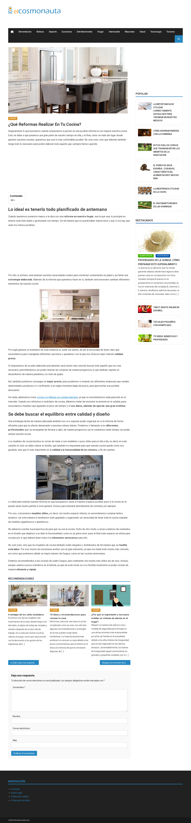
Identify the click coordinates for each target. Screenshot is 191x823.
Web (15, 740)
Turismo (171, 32)
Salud (142, 32)
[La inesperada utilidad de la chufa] (145, 190)
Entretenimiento (84, 32)
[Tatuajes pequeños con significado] (145, 324)
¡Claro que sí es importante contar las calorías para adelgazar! (25, 663)
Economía (67, 32)
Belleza (40, 32)
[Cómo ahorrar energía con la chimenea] (145, 132)
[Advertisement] (128, 11)
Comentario (19, 687)
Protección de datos (20, 800)
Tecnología (155, 32)
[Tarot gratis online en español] (145, 309)
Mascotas (130, 32)
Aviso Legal (16, 793)
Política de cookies (20, 796)
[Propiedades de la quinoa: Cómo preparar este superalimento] (159, 240)
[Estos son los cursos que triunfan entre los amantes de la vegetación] (145, 147)
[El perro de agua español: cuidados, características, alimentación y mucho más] (145, 167)
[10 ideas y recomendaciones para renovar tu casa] (69, 595)
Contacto (15, 789)
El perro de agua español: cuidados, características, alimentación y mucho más (166, 172)
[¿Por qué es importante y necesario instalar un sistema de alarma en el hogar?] (110, 595)
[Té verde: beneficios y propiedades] (145, 338)
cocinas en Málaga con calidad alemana (57, 397)
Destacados (144, 220)
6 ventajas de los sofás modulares (26, 614)
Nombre (16, 716)
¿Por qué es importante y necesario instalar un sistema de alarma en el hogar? (110, 618)
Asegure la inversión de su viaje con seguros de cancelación (116, 663)
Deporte (53, 32)
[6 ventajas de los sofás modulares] (27, 595)
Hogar (100, 32)
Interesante (114, 32)
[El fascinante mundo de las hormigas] (145, 205)
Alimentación (25, 32)
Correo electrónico (21, 728)
